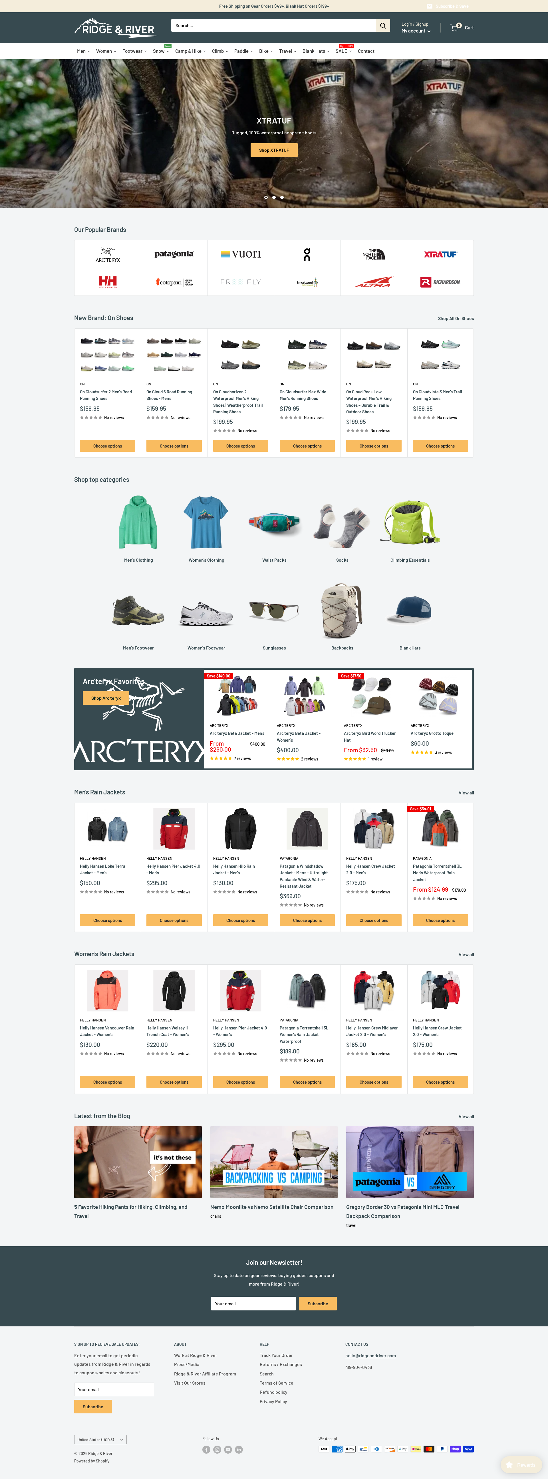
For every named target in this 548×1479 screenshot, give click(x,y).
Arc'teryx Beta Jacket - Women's (299, 736)
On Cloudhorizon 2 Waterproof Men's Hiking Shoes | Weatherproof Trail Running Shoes (238, 401)
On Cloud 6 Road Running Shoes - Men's (169, 395)
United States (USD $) (95, 1439)
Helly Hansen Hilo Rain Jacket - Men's (234, 869)
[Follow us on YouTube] (228, 1450)
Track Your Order (276, 1355)
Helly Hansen (93, 858)
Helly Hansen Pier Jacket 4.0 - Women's (240, 1031)
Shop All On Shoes (456, 318)
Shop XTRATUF (274, 149)
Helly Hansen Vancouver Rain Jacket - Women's (107, 1031)
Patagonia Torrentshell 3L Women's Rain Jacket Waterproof (304, 1034)
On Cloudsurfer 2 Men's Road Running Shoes (106, 395)
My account (414, 30)
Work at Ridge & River (195, 1355)
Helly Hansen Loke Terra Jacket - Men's (102, 869)
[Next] (474, 393)
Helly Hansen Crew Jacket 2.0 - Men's (370, 869)
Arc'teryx (219, 725)
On (82, 384)
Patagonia (289, 858)
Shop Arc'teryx (106, 698)
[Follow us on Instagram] (217, 1450)
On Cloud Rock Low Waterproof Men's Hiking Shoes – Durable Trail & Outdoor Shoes (369, 401)
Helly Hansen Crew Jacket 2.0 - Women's (437, 1031)
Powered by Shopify (92, 1460)
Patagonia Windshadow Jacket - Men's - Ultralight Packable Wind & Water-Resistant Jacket (304, 876)
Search (267, 1373)
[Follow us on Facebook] (206, 1450)
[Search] (383, 25)
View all (467, 792)
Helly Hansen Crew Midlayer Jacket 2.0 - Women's (372, 1031)
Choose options (107, 445)
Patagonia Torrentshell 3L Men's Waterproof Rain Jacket (437, 872)
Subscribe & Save (452, 6)
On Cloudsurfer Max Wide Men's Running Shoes (303, 395)
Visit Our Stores (190, 1382)
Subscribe (318, 1303)
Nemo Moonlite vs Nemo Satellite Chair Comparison (271, 1206)
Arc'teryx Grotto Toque (432, 733)
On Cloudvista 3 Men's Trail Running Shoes (437, 395)
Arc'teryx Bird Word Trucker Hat (370, 736)
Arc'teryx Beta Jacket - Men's (237, 733)
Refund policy (273, 1392)
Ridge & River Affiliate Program (205, 1373)
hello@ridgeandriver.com (370, 1355)
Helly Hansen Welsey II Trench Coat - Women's (167, 1031)
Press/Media (186, 1364)
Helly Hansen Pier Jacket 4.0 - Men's (173, 869)
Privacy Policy (273, 1401)
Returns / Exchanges (281, 1364)
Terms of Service (276, 1382)
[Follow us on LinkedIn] (239, 1450)
